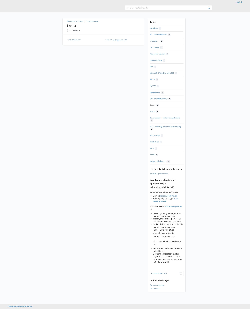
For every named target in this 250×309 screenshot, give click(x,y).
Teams (154, 111)
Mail (153, 66)
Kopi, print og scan (159, 54)
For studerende (92, 21)
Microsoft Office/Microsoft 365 (163, 73)
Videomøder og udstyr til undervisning (165, 128)
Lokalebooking (157, 60)
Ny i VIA (154, 86)
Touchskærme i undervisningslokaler (165, 119)
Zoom (153, 155)
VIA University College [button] (48, 5)
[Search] (209, 8)
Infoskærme (156, 41)
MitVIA (154, 79)
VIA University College (75, 21)
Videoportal (156, 135)
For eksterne (155, 288)
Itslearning (156, 47)
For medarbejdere (157, 285)
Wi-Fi (153, 148)
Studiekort (155, 142)
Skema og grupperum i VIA (117, 40)
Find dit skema (75, 40)
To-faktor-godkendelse (159, 174)
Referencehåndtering (160, 98)
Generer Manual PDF (159, 273)
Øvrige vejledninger (159, 161)
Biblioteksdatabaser (160, 34)
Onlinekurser (156, 92)
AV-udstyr (155, 28)
